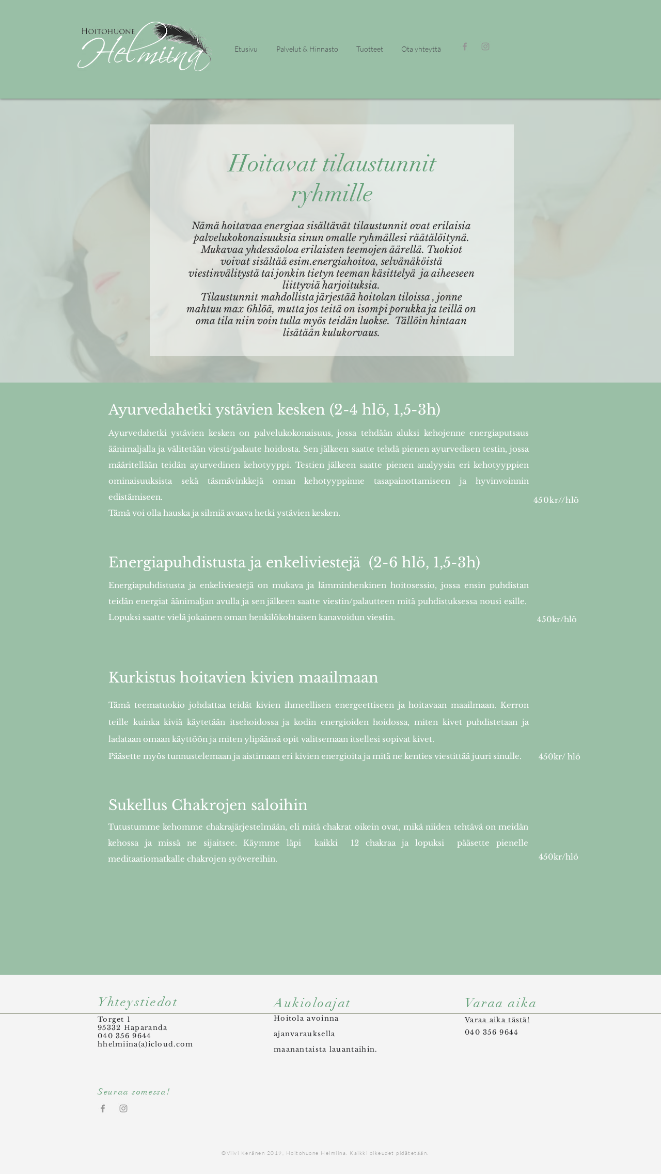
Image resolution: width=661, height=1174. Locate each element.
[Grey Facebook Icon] (465, 46)
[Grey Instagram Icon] (485, 46)
